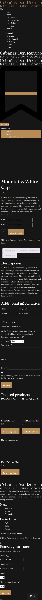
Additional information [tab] (28, 250)
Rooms (7, 511)
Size (3, 219)
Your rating (6, 341)
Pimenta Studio (16, 533)
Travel (8, 134)
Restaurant (14, 20)
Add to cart (16, 233)
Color (3, 224)
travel (3, 243)
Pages (8, 14)
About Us (8, 508)
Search (5, 593)
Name (4, 359)
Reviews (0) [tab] (9, 255)
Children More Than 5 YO (10, 582)
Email (4, 368)
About (12, 17)
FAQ (12, 26)
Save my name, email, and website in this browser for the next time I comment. (20, 377)
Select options (10, 431)
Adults (2, 573)
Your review (6, 345)
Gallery (13, 23)
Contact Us (9, 514)
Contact (9, 28)
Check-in (4, 555)
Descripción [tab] (9, 250)
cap (38, 240)
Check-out (5, 564)
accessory (32, 240)
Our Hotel (9, 33)
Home (8, 12)
